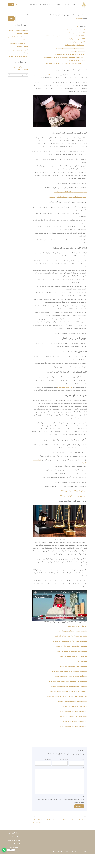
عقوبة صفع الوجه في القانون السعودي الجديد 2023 (73, 716)
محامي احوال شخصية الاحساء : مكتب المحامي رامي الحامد (71, 636)
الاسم (82, 759)
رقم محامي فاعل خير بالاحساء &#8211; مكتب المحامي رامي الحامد (68, 691)
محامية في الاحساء (82, 661)
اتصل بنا (11, 4)
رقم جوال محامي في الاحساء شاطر (77, 626)
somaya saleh (79, 18)
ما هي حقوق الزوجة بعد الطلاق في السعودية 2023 (73, 496)
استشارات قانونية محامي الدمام (78, 851)
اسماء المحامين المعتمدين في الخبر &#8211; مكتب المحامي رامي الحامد (67, 696)
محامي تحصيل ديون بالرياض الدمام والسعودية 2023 (73, 711)
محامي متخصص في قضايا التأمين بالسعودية (75, 721)
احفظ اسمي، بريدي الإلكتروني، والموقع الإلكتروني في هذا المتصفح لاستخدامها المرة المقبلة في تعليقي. (61, 800)
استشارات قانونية (57, 4)
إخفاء (78, 26)
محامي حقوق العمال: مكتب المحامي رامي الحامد (73, 666)
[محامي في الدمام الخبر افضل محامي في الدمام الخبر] (84, 4)
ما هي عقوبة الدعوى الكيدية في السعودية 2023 (74, 491)
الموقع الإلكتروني (46, 759)
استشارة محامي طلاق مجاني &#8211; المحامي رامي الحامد (70, 192)
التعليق (82, 767)
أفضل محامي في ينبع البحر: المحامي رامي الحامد (73, 656)
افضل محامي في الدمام (14, 840)
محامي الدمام (66, 4)
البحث (26, 14)
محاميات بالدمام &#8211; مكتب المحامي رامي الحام (72, 701)
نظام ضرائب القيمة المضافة (64, 387)
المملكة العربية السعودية (45, 74)
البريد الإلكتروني (63, 759)
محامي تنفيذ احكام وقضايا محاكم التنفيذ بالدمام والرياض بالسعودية (69, 686)
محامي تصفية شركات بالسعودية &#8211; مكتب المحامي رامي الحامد (68, 681)
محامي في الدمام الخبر (54, 851)
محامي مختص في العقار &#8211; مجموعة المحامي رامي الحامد (69, 671)
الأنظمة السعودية (47, 4)
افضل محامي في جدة (14, 844)
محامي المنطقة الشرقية (36, 4)
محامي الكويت (12, 847)
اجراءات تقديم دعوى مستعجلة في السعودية (75, 706)
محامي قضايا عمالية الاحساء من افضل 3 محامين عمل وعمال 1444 (69, 641)
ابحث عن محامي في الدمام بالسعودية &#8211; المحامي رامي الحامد (68, 197)
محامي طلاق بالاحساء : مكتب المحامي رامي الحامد (73, 631)
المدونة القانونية (75, 4)
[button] (4, 850)
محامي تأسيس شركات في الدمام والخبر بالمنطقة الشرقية (71, 676)
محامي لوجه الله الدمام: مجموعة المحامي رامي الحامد (72, 651)
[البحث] (16, 4)
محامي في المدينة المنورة (15, 836)
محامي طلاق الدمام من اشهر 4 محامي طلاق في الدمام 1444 (70, 646)
